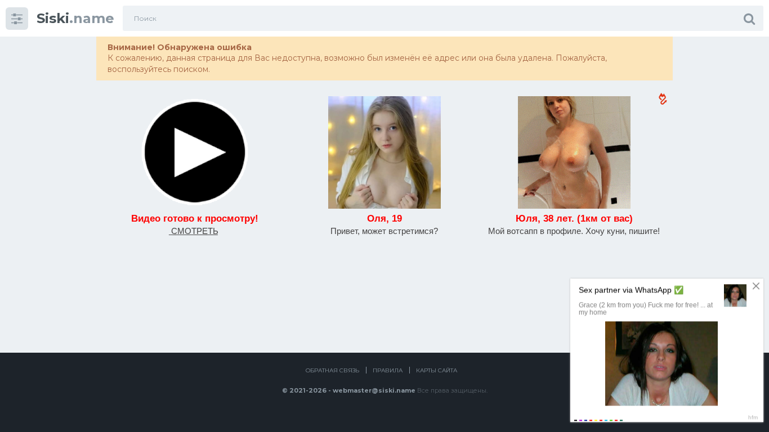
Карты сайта (436, 370)
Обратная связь (332, 370)
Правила (388, 370)
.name (75, 18)
